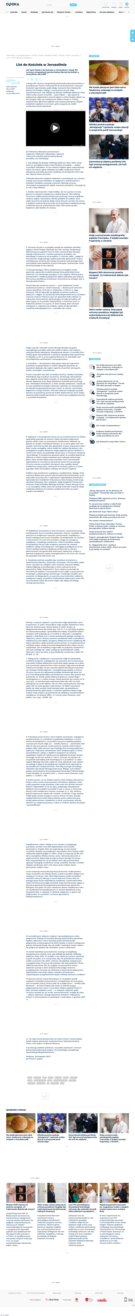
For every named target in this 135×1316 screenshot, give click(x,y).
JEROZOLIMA (58, 1077)
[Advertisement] (67, 31)
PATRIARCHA (72, 1080)
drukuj (37, 79)
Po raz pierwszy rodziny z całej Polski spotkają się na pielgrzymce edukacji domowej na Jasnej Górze (105, 506)
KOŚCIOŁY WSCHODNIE (39, 1080)
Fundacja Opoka (14, 1293)
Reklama (78, 1293)
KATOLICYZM (73, 1077)
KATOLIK (30, 1080)
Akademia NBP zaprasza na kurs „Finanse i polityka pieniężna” (107, 499)
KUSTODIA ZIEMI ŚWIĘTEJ (60, 1080)
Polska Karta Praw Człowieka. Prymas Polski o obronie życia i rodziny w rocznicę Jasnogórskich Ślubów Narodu (107, 526)
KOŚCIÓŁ (50, 1080)
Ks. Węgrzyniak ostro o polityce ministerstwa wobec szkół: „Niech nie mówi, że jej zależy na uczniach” (108, 547)
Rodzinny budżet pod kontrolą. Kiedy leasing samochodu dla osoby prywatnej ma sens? (108, 516)
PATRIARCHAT (31, 1083)
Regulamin (57, 1293)
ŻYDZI (62, 1083)
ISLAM (44, 1077)
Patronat (99, 1293)
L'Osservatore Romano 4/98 (15, 83)
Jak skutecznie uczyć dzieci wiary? (103, 511)
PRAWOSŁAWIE (41, 1083)
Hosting (120, 1293)
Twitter (32, 79)
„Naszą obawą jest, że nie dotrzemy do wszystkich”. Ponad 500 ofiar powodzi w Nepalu (106, 492)
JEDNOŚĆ (50, 1077)
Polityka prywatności (36, 1293)
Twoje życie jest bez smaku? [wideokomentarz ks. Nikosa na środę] (105, 532)
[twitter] (133, 36)
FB (28, 79)
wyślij (41, 79)
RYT (48, 1083)
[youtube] (133, 39)
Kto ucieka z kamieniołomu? (101, 520)
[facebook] (133, 33)
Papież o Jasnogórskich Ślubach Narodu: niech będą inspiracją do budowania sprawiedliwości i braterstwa (106, 539)
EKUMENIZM (37, 1077)
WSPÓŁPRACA (54, 1083)
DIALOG (30, 1077)
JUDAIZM (66, 1077)
